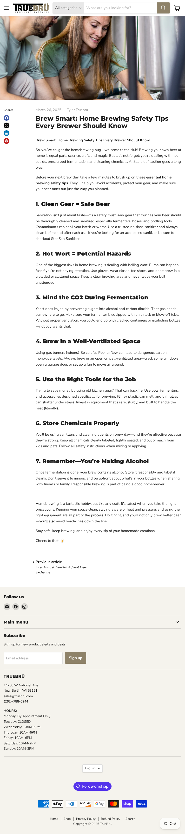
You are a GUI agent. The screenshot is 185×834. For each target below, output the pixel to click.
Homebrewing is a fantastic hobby (63, 503)
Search (130, 819)
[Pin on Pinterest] (6, 141)
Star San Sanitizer (65, 238)
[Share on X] (6, 125)
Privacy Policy (86, 819)
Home (54, 819)
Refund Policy (110, 819)
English (90, 768)
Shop (67, 819)
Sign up (75, 658)
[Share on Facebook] (6, 118)
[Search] (163, 7)
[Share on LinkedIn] (6, 133)
